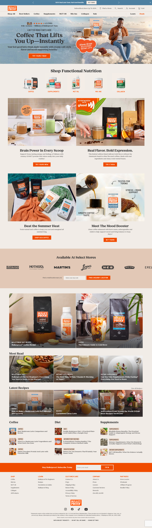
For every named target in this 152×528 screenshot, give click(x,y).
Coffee (36, 14)
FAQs (67, 482)
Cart (142, 8)
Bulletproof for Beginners (46, 479)
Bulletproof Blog (43, 488)
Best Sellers (24, 14)
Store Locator (124, 479)
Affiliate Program (126, 485)
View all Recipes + (137, 388)
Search (120, 8)
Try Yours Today (39, 56)
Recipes (40, 482)
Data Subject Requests (61, 520)
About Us (96, 479)
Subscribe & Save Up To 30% (85, 8)
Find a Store (106, 8)
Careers (95, 485)
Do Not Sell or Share (79, 520)
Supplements (49, 14)
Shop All (11, 14)
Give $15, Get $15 (98, 493)
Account (132, 8)
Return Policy (69, 488)
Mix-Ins (74, 14)
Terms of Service (70, 496)
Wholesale (123, 482)
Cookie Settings (93, 520)
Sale (95, 14)
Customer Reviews (99, 488)
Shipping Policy (70, 485)
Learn (132, 14)
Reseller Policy (124, 488)
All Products (15, 493)
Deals (142, 14)
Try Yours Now (41, 164)
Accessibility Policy (71, 490)
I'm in (107, 467)
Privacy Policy (70, 493)
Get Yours (110, 240)
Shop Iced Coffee (42, 238)
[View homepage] (12, 8)
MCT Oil (62, 14)
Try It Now (110, 164)
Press (94, 482)
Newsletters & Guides (45, 485)
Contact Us (69, 479)
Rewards (96, 490)
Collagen (85, 14)
